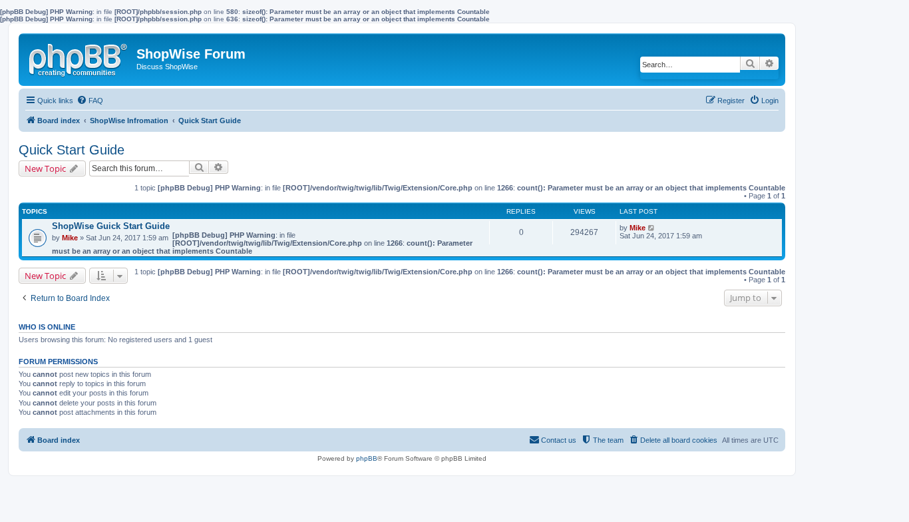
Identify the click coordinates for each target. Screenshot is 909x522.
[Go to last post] (651, 227)
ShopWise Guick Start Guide (111, 226)
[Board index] (79, 57)
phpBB (366, 458)
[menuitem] (90, 101)
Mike (70, 238)
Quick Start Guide (71, 149)
